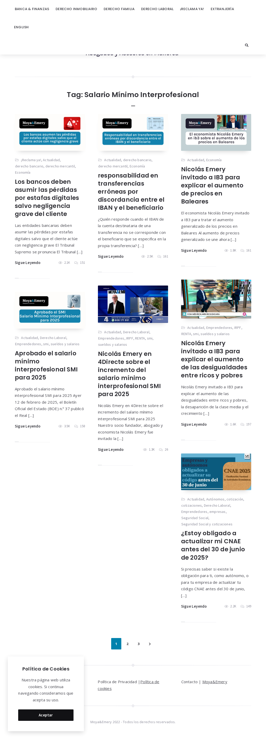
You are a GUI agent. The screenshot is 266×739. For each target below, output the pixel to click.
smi (196, 333)
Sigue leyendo (28, 262)
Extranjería (222, 8)
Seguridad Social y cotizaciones (206, 524)
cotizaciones (191, 505)
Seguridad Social (194, 518)
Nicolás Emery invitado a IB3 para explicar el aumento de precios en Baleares (212, 185)
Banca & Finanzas (32, 8)
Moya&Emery (214, 681)
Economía (23, 172)
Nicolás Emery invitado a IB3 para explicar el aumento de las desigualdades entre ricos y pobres (214, 359)
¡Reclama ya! (192, 8)
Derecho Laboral (157, 8)
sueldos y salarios (215, 333)
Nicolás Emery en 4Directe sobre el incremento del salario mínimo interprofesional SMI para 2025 (129, 374)
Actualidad (51, 160)
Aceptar (46, 715)
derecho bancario (29, 166)
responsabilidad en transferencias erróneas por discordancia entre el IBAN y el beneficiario (131, 191)
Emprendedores (219, 327)
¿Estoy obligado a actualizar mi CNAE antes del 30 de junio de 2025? (213, 545)
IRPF (237, 327)
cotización (235, 499)
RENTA (186, 333)
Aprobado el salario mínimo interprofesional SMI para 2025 (46, 365)
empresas (217, 511)
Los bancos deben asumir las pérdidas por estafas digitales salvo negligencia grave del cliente (47, 198)
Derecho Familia (119, 8)
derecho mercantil (60, 166)
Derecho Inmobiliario (76, 8)
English (21, 27)
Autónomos (215, 499)
